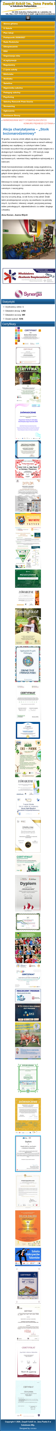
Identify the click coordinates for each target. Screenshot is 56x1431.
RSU (5, 51)
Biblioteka (8, 74)
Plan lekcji (8, 33)
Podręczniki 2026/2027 (14, 37)
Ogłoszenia (9, 111)
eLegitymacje (10, 60)
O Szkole (7, 28)
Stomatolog (9, 106)
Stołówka (7, 79)
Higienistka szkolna (13, 88)
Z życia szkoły (10, 69)
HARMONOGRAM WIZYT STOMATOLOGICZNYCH (25, 120)
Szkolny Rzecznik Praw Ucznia (18, 101)
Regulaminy (9, 65)
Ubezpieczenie (10, 46)
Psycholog (8, 97)
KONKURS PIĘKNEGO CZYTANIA (38, 123)
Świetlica (7, 83)
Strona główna (10, 24)
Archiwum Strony (11, 115)
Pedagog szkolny (11, 92)
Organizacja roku (11, 56)
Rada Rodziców (11, 42)
